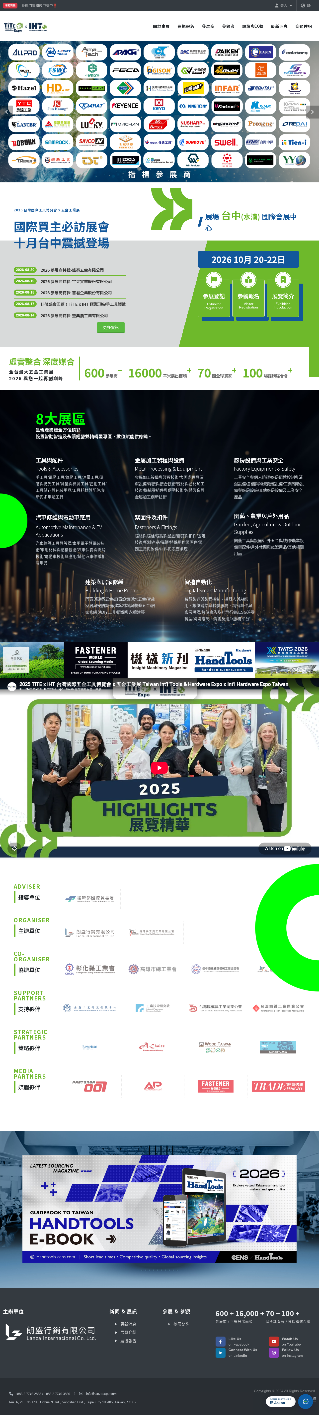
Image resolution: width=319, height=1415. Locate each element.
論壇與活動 (252, 26)
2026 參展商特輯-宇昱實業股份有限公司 (76, 281)
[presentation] (4, 660)
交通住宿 (303, 26)
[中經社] (213, 660)
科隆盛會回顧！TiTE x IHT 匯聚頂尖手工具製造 (83, 304)
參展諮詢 (181, 1324)
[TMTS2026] (277, 660)
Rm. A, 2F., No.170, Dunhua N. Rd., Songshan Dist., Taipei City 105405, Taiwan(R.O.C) (72, 1402)
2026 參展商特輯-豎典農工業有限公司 (74, 315)
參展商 (208, 26)
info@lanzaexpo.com (101, 1394)
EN (309, 5)
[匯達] (86, 660)
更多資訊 (111, 327)
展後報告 (128, 1341)
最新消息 (279, 26)
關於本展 (161, 26)
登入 (284, 5)
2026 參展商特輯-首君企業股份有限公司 (76, 293)
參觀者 (228, 26)
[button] (6, 112)
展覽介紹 (128, 1332)
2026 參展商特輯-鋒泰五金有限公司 (72, 270)
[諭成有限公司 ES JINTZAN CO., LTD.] (159, 1209)
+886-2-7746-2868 (28, 1394)
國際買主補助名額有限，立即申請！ (49, 5)
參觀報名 (185, 26)
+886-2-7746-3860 (57, 1394)
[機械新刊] (150, 660)
